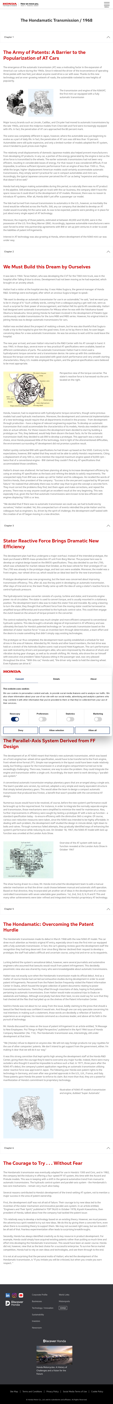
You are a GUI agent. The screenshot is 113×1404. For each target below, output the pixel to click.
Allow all (92, 730)
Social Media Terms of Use (75, 1391)
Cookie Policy (97, 1391)
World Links (64, 1295)
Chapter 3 (9, 525)
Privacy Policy (52, 1391)
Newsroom (37, 1328)
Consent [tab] (19, 679)
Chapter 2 (9, 251)
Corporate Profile (39, 1295)
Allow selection (56, 730)
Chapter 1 (9, 37)
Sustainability (38, 1314)
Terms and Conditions (32, 1391)
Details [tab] (56, 679)
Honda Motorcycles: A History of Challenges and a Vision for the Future (52, 1370)
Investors (36, 1321)
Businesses (37, 1301)
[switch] (43, 719)
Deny (20, 730)
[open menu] (106, 4)
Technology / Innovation (42, 1308)
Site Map (14, 1391)
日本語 (63, 1308)
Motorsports (64, 1301)
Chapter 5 (9, 909)
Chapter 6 (9, 1148)
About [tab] (93, 679)
